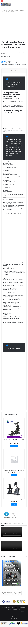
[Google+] (11, 619)
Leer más (14, 475)
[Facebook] (13, 619)
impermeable (8, 64)
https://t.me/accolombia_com (10, 517)
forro (7, 62)
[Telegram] (16, 619)
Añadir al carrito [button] (14, 445)
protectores (4, 65)
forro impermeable (13, 62)
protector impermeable (21, 64)
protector (13, 64)
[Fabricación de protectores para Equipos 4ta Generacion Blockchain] (6, 4)
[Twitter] (15, 619)
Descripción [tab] (14, 70)
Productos (8, 10)
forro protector (21, 62)
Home (3, 10)
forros (3, 64)
